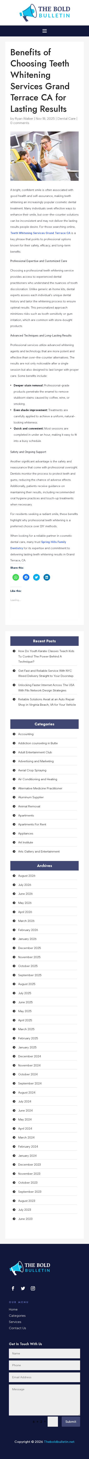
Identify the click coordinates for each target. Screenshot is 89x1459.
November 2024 (29, 1065)
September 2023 (29, 1192)
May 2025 (25, 1011)
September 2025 (30, 975)
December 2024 (29, 1056)
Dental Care (67, 119)
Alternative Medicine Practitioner (40, 788)
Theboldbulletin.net (59, 1442)
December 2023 (29, 1164)
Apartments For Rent (32, 824)
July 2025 (24, 993)
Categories (17, 1316)
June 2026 (25, 894)
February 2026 (28, 930)
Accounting (26, 734)
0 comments (19, 123)
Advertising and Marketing (36, 761)
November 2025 (29, 957)
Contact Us (17, 1328)
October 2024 (28, 1074)
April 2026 (25, 912)
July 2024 (24, 1101)
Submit (70, 1422)
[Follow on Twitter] (23, 1288)
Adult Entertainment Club (35, 752)
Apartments (26, 815)
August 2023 (26, 1201)
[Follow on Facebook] (13, 1288)
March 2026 (26, 921)
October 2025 (28, 966)
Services (15, 1322)
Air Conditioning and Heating (37, 779)
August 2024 (26, 1092)
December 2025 (29, 948)
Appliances (25, 833)
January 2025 (27, 1047)
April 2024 (25, 1128)
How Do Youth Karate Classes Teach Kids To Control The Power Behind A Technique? (46, 656)
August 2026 (26, 876)
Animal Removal (29, 806)
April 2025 (25, 1020)
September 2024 (30, 1083)
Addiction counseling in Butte (38, 743)
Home (13, 1309)
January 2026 (27, 939)
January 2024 (27, 1156)
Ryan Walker (24, 119)
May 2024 (25, 1119)
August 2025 (26, 984)
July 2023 (24, 1210)
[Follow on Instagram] (33, 1288)
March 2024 (26, 1137)
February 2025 (28, 1038)
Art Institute (25, 842)
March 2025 (26, 1029)
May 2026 (25, 903)
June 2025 (25, 1002)
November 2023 (29, 1174)
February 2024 (28, 1146)
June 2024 (25, 1110)
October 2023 (27, 1182)
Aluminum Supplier (31, 797)
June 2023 (25, 1219)
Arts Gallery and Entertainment (39, 851)
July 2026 (24, 885)
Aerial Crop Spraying (32, 770)
